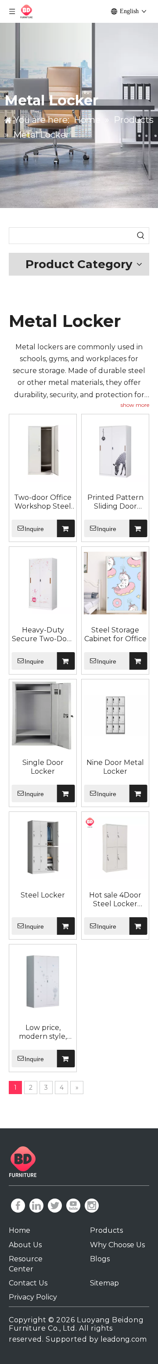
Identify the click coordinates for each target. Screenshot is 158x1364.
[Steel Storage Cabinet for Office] (115, 583)
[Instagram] (92, 1206)
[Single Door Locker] (42, 716)
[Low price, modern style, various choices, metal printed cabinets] (42, 981)
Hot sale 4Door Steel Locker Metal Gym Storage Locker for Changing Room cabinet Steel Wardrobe (115, 899)
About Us (25, 1245)
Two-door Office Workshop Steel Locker (43, 502)
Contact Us (28, 1283)
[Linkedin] (36, 1206)
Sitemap (104, 1283)
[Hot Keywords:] (141, 236)
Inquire (34, 528)
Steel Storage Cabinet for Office (115, 634)
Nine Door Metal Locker (115, 766)
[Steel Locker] (42, 848)
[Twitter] (55, 1206)
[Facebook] (18, 1206)
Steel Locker (43, 895)
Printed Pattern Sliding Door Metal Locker (115, 502)
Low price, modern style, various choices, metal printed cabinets (43, 1032)
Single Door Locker (43, 766)
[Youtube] (73, 1206)
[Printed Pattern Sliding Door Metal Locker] (115, 450)
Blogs (100, 1259)
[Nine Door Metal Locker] (115, 716)
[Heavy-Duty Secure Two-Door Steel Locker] (42, 583)
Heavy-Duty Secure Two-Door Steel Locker (43, 634)
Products (106, 1230)
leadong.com (124, 1339)
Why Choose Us (117, 1245)
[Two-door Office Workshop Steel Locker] (42, 450)
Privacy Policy (33, 1297)
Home (19, 1230)
